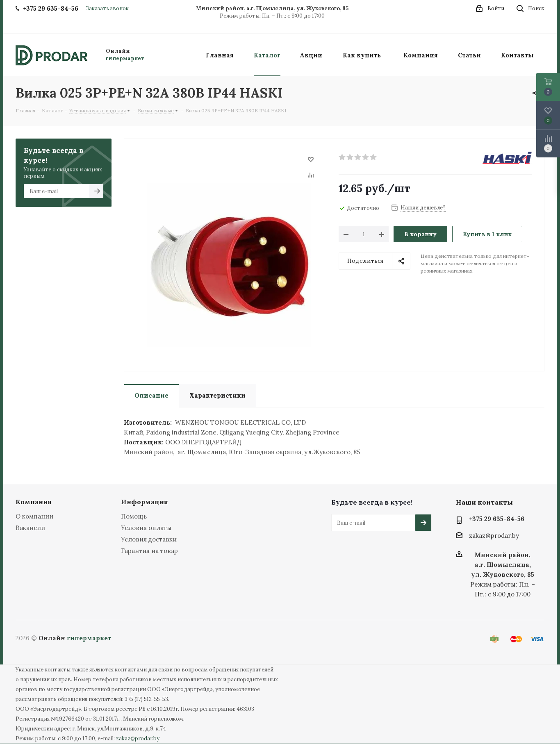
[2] (350, 157)
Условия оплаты (146, 528)
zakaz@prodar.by (494, 536)
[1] (342, 157)
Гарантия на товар (149, 551)
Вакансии (30, 528)
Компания (34, 502)
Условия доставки (149, 539)
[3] (358, 157)
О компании (34, 516)
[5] (374, 157)
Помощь (134, 516)
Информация (144, 502)
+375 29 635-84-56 (496, 519)
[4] (366, 157)
